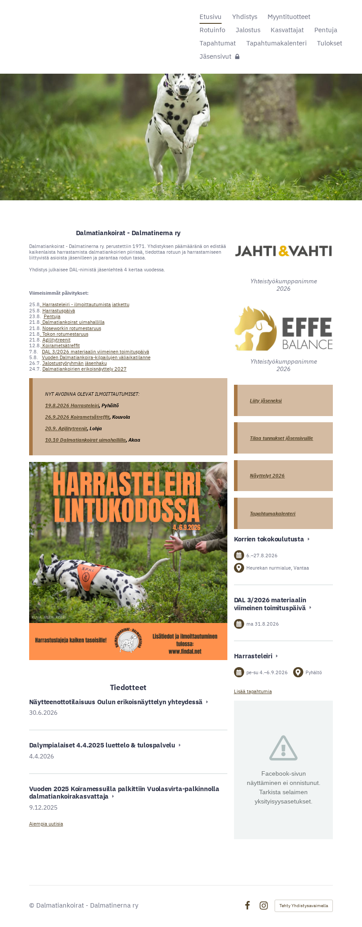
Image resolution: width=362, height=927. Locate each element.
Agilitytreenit (56, 339)
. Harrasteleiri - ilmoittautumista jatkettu (84, 304)
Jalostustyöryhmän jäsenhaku (74, 363)
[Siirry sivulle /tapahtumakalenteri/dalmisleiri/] (128, 561)
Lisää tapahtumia (253, 691)
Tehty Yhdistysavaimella (303, 905)
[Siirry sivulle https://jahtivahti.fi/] (283, 250)
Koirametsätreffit (60, 345)
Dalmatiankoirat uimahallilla (73, 322)
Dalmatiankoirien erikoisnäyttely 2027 (84, 368)
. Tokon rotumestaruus (64, 333)
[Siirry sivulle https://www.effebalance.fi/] (283, 328)
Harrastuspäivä (58, 310)
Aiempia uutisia (46, 823)
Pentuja (52, 316)
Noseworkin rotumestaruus (71, 328)
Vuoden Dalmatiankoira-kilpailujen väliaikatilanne (96, 357)
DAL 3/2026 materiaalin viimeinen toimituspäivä (95, 351)
